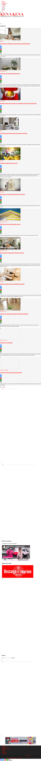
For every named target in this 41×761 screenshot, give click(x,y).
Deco (1, 130)
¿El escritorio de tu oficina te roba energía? (11, 372)
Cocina (3, 747)
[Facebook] (20, 46)
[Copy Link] (20, 52)
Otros (5, 71)
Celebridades (4, 3)
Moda (3, 2)
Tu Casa (5, 221)
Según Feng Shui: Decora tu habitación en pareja (12, 284)
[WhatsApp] (20, 51)
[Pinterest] (20, 49)
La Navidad (4, 753)
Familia (3, 750)
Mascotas (2, 340)
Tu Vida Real (5, 370)
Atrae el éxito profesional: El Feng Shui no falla (12, 253)
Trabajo (1, 370)
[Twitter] (20, 48)
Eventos (3, 749)
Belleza (3, 1)
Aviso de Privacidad (10, 758)
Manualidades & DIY (6, 748)
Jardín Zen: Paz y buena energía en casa (10, 73)
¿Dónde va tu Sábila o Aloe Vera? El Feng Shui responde (14, 314)
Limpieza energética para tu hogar (8, 163)
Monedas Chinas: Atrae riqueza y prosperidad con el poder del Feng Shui (18, 103)
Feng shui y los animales (6, 343)
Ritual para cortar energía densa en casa (10, 224)
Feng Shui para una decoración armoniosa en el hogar (13, 133)
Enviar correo (28, 755)
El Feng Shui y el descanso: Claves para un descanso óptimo (15, 44)
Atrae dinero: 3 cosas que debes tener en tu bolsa (12, 194)
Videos (3, 10)
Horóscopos (4, 752)
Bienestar (2, 41)
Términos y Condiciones (18, 758)
